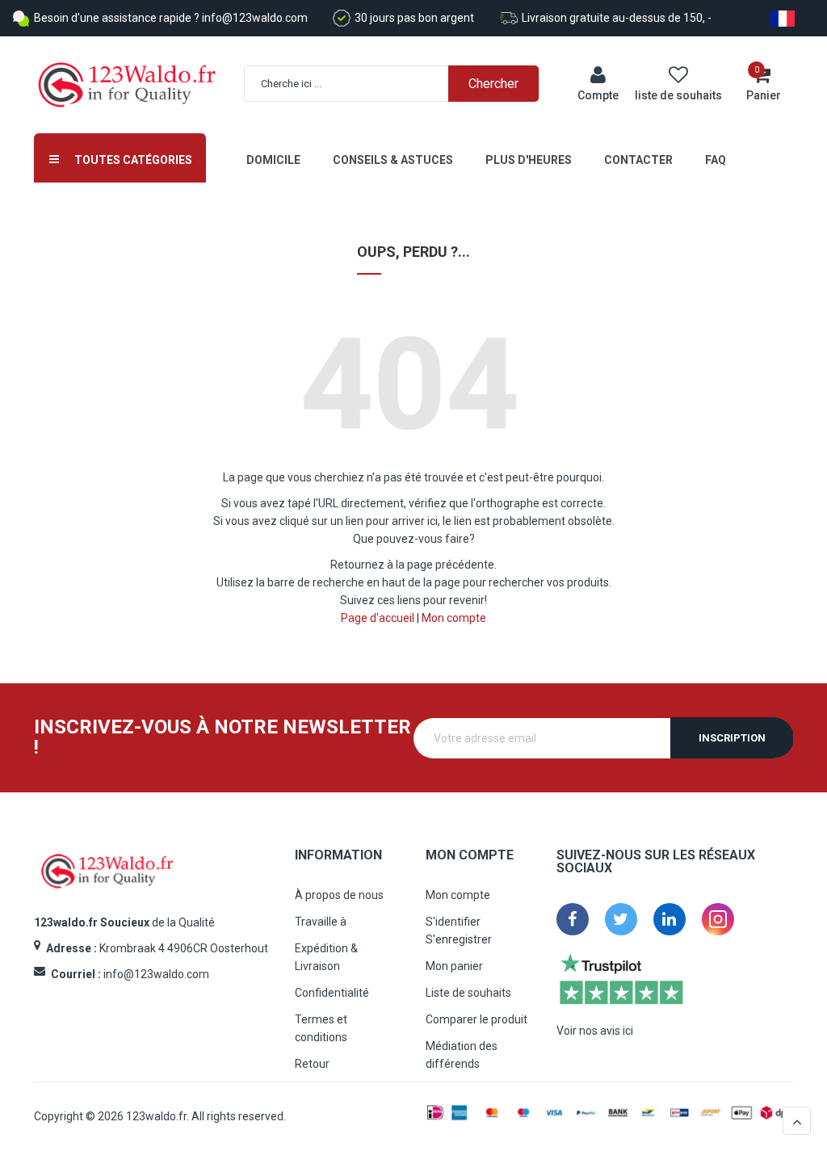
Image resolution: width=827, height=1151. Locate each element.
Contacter (638, 159)
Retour (312, 1063)
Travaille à (320, 921)
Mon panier (454, 966)
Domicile (273, 159)
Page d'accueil (377, 617)
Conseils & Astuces (393, 159)
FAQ (715, 159)
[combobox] (400, 83)
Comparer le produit (476, 1019)
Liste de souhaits (468, 992)
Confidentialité (332, 992)
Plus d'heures (528, 159)
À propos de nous (339, 894)
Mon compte (454, 617)
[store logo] (127, 85)
